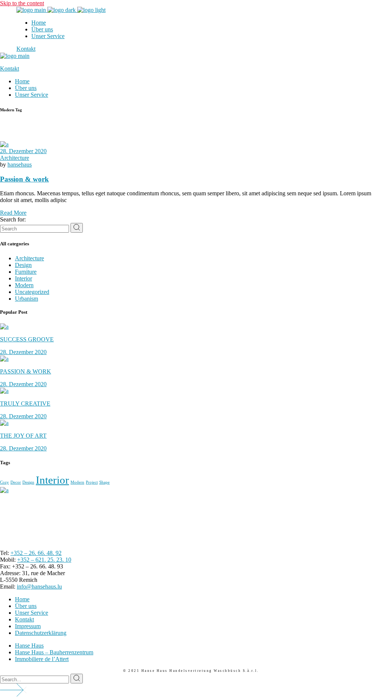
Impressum (28, 626)
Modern (24, 285)
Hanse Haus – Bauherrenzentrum (54, 652)
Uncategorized (32, 292)
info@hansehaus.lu (39, 586)
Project (92, 482)
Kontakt (24, 619)
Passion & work (24, 179)
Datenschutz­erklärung (40, 633)
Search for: (13, 219)
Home (22, 599)
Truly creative (25, 403)
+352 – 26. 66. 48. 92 (36, 553)
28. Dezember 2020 (23, 151)
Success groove (27, 339)
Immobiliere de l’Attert (42, 659)
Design (23, 265)
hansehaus (19, 164)
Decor (15, 482)
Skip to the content (22, 3)
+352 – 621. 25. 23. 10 (44, 559)
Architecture (14, 158)
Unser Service (31, 612)
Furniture (26, 272)
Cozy (4, 482)
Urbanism (26, 298)
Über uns (26, 606)
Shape (104, 482)
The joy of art (23, 435)
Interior (23, 278)
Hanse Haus (29, 645)
